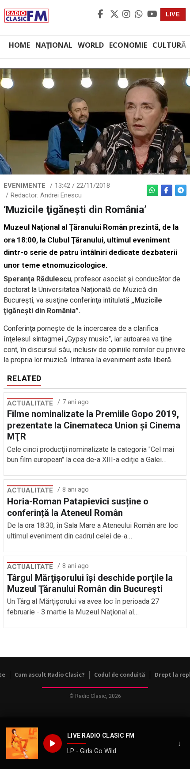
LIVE (173, 14)
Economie (128, 45)
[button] (22, 743)
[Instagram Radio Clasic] (127, 14)
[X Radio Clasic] (115, 14)
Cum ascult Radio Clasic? (50, 674)
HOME (19, 45)
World (91, 45)
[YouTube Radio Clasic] (152, 14)
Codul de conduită (119, 674)
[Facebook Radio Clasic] (102, 14)
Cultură (169, 45)
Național (53, 45)
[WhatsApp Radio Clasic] (139, 14)
